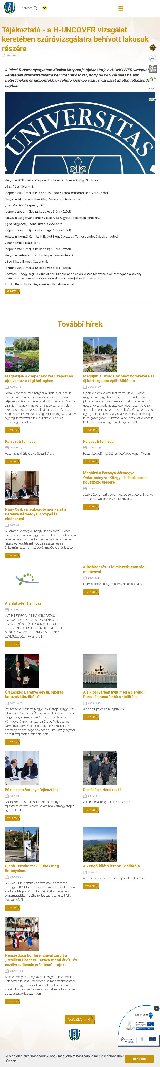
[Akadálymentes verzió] (44, 7)
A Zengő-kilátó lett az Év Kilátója (111, 866)
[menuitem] (153, 48)
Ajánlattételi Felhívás (23, 603)
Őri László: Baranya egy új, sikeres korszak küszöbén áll (34, 694)
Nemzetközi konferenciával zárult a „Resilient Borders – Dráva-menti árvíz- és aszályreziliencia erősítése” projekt (41, 960)
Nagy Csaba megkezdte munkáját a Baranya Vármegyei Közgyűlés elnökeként (35, 514)
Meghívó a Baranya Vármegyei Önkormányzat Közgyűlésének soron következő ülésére (115, 477)
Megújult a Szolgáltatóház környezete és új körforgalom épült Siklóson (118, 378)
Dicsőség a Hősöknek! (102, 790)
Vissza (11, 291)
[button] (18, 1061)
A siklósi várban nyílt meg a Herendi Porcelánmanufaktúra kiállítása (114, 694)
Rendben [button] (139, 1058)
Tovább (12, 430)
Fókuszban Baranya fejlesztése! (32, 790)
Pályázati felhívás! (20, 441)
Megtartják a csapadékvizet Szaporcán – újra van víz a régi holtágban (40, 378)
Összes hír (79, 1019)
